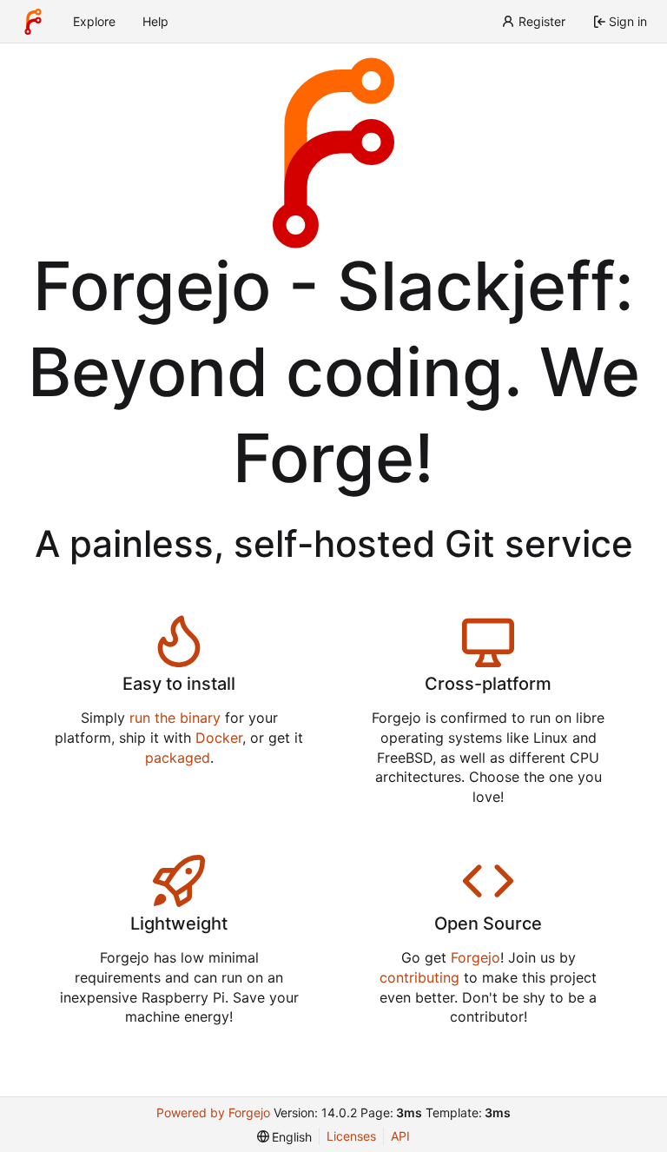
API (400, 1136)
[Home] (33, 21)
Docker (218, 737)
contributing (419, 977)
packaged (177, 757)
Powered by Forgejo (213, 1112)
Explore (94, 21)
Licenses (351, 1136)
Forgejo (475, 957)
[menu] (285, 1136)
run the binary (175, 717)
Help (155, 21)
